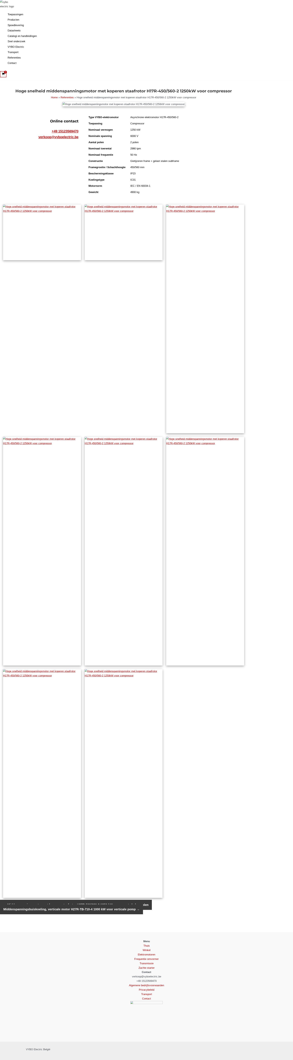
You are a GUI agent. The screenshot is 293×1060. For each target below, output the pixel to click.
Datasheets (14, 30)
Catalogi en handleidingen (22, 36)
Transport (13, 52)
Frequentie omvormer (146, 959)
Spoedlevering (16, 25)
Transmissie (147, 963)
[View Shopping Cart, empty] (3, 74)
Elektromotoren (146, 954)
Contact (12, 63)
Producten (13, 19)
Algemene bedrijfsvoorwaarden (146, 985)
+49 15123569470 (65, 131)
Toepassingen (15, 14)
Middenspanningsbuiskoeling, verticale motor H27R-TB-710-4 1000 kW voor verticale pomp (71, 909)
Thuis (146, 945)
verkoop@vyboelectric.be (58, 137)
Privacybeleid (146, 989)
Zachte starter (147, 967)
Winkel (146, 950)
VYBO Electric (16, 46)
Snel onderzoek (16, 41)
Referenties (14, 57)
